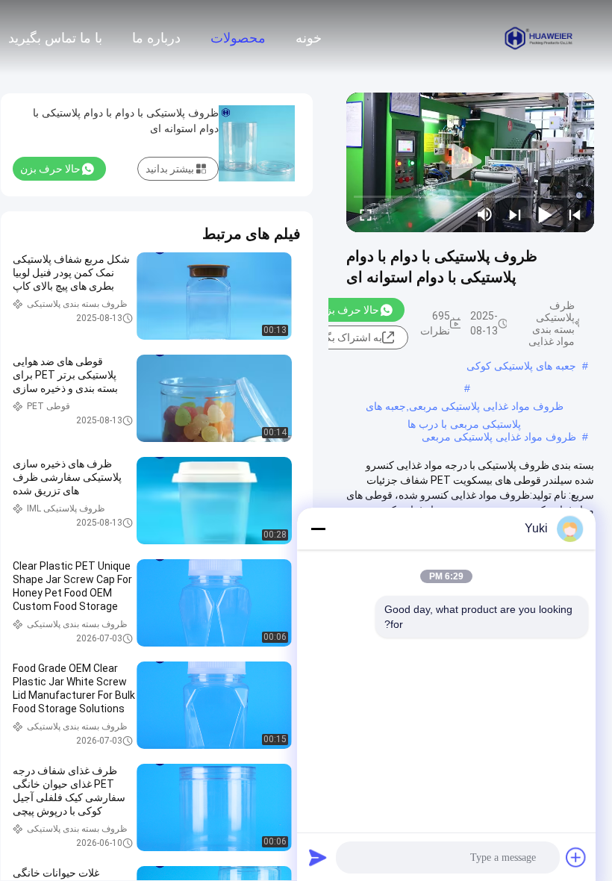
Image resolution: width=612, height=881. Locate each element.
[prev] (575, 214)
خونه (309, 38)
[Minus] (318, 529)
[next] (515, 214)
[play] (470, 162)
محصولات (238, 38)
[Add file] (576, 857)
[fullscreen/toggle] (366, 214)
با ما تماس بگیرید (55, 38)
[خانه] (539, 37)
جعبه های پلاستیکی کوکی (521, 366)
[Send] (318, 857)
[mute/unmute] (485, 214)
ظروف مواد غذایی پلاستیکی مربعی (499, 437)
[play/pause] (545, 214)
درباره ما (156, 38)
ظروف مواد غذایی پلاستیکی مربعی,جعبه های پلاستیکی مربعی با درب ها (464, 407)
